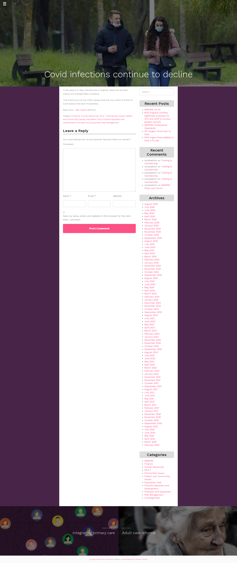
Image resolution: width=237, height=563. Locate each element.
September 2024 (153, 275)
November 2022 (152, 343)
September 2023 (153, 312)
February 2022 (151, 370)
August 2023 (151, 315)
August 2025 (151, 241)
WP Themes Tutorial (139, 559)
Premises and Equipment (89, 122)
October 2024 (151, 272)
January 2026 (151, 225)
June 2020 (149, 432)
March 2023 (150, 330)
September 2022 (153, 349)
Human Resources (90, 116)
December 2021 (152, 377)
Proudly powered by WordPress (101, 559)
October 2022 (151, 346)
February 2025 (151, 259)
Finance (76, 116)
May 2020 (149, 435)
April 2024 (149, 290)
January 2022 (151, 374)
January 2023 (151, 337)
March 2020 (150, 442)
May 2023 (149, 324)
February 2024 (151, 296)
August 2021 (150, 389)
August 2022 (151, 352)
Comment (68, 144)
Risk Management (110, 122)
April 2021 (149, 401)
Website (117, 196)
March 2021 (150, 404)
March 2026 (150, 219)
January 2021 (151, 411)
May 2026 (149, 213)
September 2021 (153, 386)
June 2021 (149, 395)
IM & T (103, 116)
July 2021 (149, 392)
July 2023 (149, 318)
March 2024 (150, 293)
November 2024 (152, 269)
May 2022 (149, 361)
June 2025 (149, 247)
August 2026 (151, 204)
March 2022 (150, 367)
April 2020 (149, 438)
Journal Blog (125, 559)
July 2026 (149, 207)
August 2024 (151, 278)
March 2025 (150, 256)
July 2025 (149, 244)
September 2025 (153, 238)
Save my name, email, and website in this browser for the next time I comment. (97, 218)
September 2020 (153, 423)
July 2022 (149, 355)
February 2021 (151, 408)
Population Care (93, 119)
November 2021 (152, 380)
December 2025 (152, 228)
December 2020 (152, 414)
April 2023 (149, 327)
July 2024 (149, 281)
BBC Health (81, 110)
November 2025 (152, 231)
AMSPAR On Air (152, 109)
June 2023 (149, 321)
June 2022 (149, 358)
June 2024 (149, 284)
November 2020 (152, 417)
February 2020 (151, 445)
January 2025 (151, 262)
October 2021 (151, 383)
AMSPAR (148, 460)
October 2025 (151, 235)
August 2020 (151, 426)
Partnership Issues (116, 116)
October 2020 (151, 420)
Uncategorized (152, 498)
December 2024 (152, 265)
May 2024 (149, 287)
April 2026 (149, 216)
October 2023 (151, 309)
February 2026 (151, 222)
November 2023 (152, 306)
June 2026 (149, 210)
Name (67, 196)
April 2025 (149, 253)
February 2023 (151, 333)
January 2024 (151, 299)
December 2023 (152, 303)
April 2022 (149, 364)
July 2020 (149, 429)
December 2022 (152, 340)
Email (92, 196)
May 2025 (149, 250)
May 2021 (149, 398)
